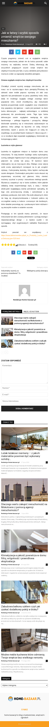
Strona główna (6, 60)
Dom (3, 324)
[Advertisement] (24, 33)
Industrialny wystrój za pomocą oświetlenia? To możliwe (10, 273)
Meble (4, 449)
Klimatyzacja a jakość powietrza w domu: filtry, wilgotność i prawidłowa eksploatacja (30, 332)
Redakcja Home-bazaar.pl (24, 299)
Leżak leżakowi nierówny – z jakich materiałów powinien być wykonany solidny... (20, 456)
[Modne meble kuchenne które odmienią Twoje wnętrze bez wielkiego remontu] (24, 640)
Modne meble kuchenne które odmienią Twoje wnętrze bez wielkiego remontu (22, 656)
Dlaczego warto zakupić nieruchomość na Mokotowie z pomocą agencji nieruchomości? (29, 321)
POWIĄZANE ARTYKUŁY (12, 312)
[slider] (8, 244)
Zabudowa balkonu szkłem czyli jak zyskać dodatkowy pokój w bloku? (20, 608)
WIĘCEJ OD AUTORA (31, 312)
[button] (45, 3)
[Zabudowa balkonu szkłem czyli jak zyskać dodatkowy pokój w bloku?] (7, 343)
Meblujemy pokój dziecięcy (37, 271)
